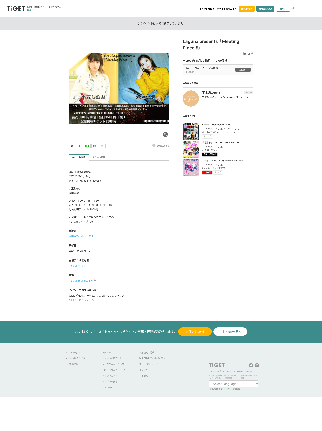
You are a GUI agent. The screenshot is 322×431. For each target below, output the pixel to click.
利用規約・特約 (146, 352)
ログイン (283, 8)
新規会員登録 (265, 8)
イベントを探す (206, 8)
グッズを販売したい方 (113, 364)
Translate (235, 388)
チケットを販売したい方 (114, 358)
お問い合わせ (108, 387)
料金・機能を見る (230, 331)
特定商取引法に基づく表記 (152, 358)
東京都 (246, 53)
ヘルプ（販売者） (111, 381)
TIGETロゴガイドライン (114, 369)
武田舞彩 (74, 236)
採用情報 (143, 375)
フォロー (248, 92)
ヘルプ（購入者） (111, 375)
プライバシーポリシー (150, 364)
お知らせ (106, 352)
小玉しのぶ (87, 236)
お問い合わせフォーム (81, 300)
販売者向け (246, 8)
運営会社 (143, 369)
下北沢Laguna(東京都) (81, 280)
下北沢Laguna (77, 266)
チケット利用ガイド (227, 8)
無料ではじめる (195, 331)
